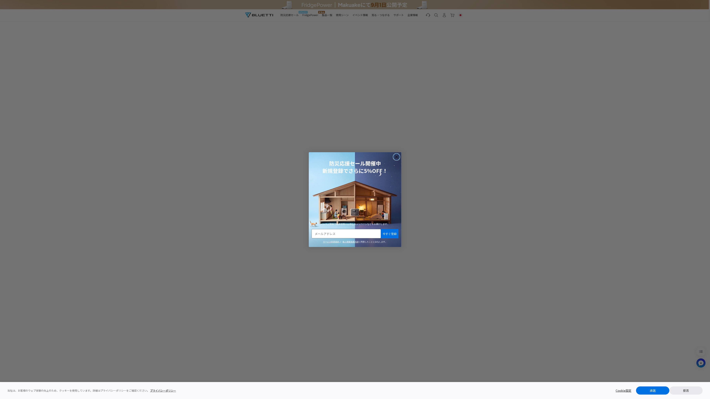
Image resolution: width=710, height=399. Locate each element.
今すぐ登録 (390, 233)
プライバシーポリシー (163, 390)
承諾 (653, 390)
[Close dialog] (396, 157)
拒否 (686, 390)
